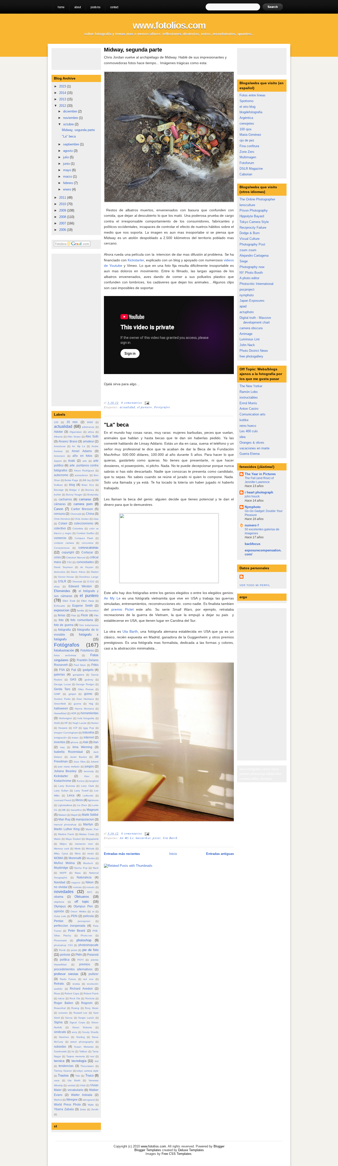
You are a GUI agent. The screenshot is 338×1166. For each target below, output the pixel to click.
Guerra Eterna (250, 454)
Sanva (68, 1017)
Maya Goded (73, 839)
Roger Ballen (63, 1002)
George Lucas (62, 684)
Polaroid (92, 954)
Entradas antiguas (220, 854)
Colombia (77, 528)
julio (66, 157)
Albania (58, 436)
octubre (69, 124)
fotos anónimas (65, 655)
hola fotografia (86, 718)
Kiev (86, 776)
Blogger (219, 1146)
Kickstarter (61, 776)
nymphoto (247, 295)
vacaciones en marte (254, 448)
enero (67, 189)
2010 (63, 204)
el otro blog (247, 106)
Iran (95, 742)
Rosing (75, 1008)
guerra (77, 703)
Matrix (57, 839)
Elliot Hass (87, 600)
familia (80, 610)
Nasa (78, 872)
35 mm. (72, 422)
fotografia (64, 629)
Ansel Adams (82, 451)
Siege (244, 261)
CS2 (69, 562)
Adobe (58, 431)
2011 (63, 197)
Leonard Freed (62, 800)
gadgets (88, 669)
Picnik (62, 950)
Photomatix (60, 940)
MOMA (58, 858)
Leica (70, 795)
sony (74, 1032)
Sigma (58, 1022)
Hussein (63, 728)
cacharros (65, 499)
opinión (59, 911)
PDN (74, 916)
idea (242, 437)
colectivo (60, 528)
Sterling (80, 1037)
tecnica (59, 1061)
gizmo (88, 693)
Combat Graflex (85, 533)
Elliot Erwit (69, 600)
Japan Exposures (252, 300)
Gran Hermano (85, 699)
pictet (74, 950)
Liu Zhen (82, 805)
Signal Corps (77, 1022)
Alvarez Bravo (67, 441)
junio (67, 163)
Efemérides (62, 591)
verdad (71, 1085)
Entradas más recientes (122, 854)
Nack (95, 868)
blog (72, 484)
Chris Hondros (62, 518)
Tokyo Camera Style (254, 222)
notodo (90, 887)
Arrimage (246, 334)
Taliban (83, 1051)
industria (88, 732)
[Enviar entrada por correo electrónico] (146, 403)
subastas (60, 1046)
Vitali (82, 1085)
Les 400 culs (249, 431)
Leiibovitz (88, 795)
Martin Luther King (67, 829)
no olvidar (61, 887)
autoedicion (81, 475)
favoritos (93, 610)
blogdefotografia (251, 112)
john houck (252, 496)
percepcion (84, 921)
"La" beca (69, 136)
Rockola (90, 998)
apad (243, 306)
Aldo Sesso (74, 436)
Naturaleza (84, 877)
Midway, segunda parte (78, 130)
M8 (64, 810)
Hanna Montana (84, 708)
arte (84, 461)
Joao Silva (79, 761)
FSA (62, 669)
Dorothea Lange (88, 576)
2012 (63, 106)
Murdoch (88, 863)
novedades (63, 892)
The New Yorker (251, 386)
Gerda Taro (62, 689)
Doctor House (66, 576)
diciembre (70, 111)
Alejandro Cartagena (254, 255)
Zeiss (83, 1109)
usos (56, 1080)
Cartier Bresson (82, 509)
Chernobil (75, 514)
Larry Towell (81, 790)
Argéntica (246, 118)
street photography (82, 1041)
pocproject (247, 289)
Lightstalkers (65, 805)
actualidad (63, 426)
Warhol (58, 1099)
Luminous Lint (250, 339)
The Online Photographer (257, 199)
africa (91, 432)
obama (58, 896)
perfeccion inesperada (69, 925)
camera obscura (251, 328)
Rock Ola (75, 998)
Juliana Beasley (65, 771)
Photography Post (252, 244)
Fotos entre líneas (253, 95)
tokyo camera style (87, 1070)
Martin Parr (92, 829)
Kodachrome (62, 780)
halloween (61, 708)
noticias (77, 887)
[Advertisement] (69, 329)
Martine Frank (66, 834)
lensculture (247, 205)
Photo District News (254, 351)
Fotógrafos (66, 645)
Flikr (96, 615)
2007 (63, 223)
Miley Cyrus (61, 853)
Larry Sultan (61, 790)
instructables (249, 397)
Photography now (252, 267)
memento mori (84, 843)
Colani (62, 523)
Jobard (94, 761)
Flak (73, 615)
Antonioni (59, 456)
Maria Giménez (250, 134)
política (65, 959)
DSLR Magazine (251, 168)
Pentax (58, 920)
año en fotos (82, 455)
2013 (63, 99)
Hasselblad (60, 713)
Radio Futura (68, 979)
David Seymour (63, 567)
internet (89, 737)
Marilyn (88, 824)
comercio (60, 538)
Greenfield (60, 703)
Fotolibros (87, 650)
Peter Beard (76, 930)
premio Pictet (122, 609)
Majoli (74, 814)
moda (90, 853)
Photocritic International (256, 284)
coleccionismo (83, 523)
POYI (80, 959)
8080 (90, 422)
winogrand (89, 1099)
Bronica (89, 489)
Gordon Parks (62, 699)
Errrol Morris (248, 403)
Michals (90, 848)
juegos (89, 766)
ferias (61, 615)
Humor (94, 723)
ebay (57, 586)
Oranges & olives (252, 442)
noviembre (71, 118)
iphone (74, 742)
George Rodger (85, 684)
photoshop (83, 940)
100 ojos (246, 129)
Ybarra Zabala (64, 1109)
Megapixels (92, 839)
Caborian (246, 174)
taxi (92, 1056)
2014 (63, 93)
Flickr (84, 615)
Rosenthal (60, 1008)
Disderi (94, 571)
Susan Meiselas (84, 1046)
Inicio (173, 854)
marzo (68, 176)
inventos (59, 742)
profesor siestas (66, 974)
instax (75, 737)
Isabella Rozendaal (68, 751)
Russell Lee (80, 1012)
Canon (58, 509)
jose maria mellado (69, 766)
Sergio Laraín (86, 1017)
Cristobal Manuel (75, 557)
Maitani (62, 814)
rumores (63, 1012)
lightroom (93, 800)
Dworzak (77, 581)
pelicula (88, 916)
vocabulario (75, 1089)
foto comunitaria (82, 620)
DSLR (62, 581)
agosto (68, 151)
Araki (71, 460)
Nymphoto (253, 507)
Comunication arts (253, 414)
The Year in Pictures (260, 474)
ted (96, 1061)
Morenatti (75, 858)
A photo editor (249, 278)
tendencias (66, 1065)
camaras (85, 499)
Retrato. (59, 983)
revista (76, 983)
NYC (89, 892)
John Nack (247, 345)
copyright (68, 552)
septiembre (71, 144)
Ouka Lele (60, 916)
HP (66, 723)
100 (56, 422)
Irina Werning (82, 747)
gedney (89, 679)
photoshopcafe (88, 945)
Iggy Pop (88, 728)
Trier (77, 1075)
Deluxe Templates (191, 1150)
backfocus (252, 544)
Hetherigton (65, 718)
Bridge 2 (74, 489)
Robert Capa (72, 993)
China (90, 513)
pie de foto (90, 950)
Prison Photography (254, 210)
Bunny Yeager (74, 494)
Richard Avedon (81, 988)
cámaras (60, 504)
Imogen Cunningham (66, 732)
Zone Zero (247, 152)
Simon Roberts (82, 1027)
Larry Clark (87, 786)
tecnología (79, 1061)
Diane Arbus (78, 571)
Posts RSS (95, 7)
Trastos (63, 1075)
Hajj (91, 703)
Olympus (60, 906)
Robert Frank (91, 993)
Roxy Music (91, 1008)
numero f (252, 525)
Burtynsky (92, 494)
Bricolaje (59, 489)
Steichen (64, 1037)
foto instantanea (88, 625)
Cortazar (87, 552)
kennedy (89, 771)
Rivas (57, 993)
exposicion (61, 610)
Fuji (73, 669)
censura (59, 513)
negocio (75, 882)
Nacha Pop (81, 868)
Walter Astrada (81, 1094)
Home (61, 7)
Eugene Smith (82, 605)
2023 (63, 86)
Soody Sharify (90, 1032)
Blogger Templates (147, 1150)
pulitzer (93, 974)
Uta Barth (74, 1080)
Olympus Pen (83, 906)
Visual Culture (250, 239)
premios (84, 964)
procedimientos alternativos (73, 969)
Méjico (63, 843)
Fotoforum (247, 163)
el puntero (89, 596)
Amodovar (60, 446)
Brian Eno (88, 485)
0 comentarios (131, 403)
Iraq (62, 747)
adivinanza (88, 427)
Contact (114, 7)
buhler (57, 494)
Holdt (57, 723)
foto (61, 620)
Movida (91, 858)
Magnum (92, 809)
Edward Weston (80, 586)
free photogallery (251, 356)
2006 (63, 230)
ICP (75, 728)
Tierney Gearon (63, 1070)
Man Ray (64, 819)
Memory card (61, 848)
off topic (81, 901)
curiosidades (85, 562)
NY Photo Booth (251, 272)
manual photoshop (65, 824)
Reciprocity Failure (253, 227)
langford (93, 781)
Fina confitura (249, 146)
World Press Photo (67, 1104)
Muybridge (61, 867)
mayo (67, 170)
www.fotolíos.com (169, 25)
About (77, 7)
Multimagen (248, 157)
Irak (85, 742)
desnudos (59, 571)
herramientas (89, 713)
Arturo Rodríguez (84, 470)
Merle (77, 848)
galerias (59, 674)
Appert (58, 461)
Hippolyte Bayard (252, 216)
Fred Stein (80, 665)
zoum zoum (248, 250)
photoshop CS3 (63, 945)
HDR (73, 713)
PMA (78, 954)
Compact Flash (84, 538)
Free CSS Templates (177, 1154)
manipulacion (85, 819)
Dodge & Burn (250, 233)
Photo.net (86, 935)
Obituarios (81, 896)
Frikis (94, 664)
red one (88, 979)
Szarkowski (60, 1051)
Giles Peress (86, 689)
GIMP (57, 694)
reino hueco (248, 426)
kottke (244, 420)
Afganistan (76, 432)
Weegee (72, 1099)
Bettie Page (71, 480)
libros (79, 800)
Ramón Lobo (249, 392)
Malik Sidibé (90, 814)
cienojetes (247, 123)
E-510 (90, 581)
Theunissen (87, 1066)
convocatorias (88, 547)
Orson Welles (78, 911)
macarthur (76, 810)
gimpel (72, 694)
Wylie (91, 1104)
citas (95, 518)
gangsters (78, 674)
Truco (89, 1075)
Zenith (94, 1109)
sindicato (60, 1031)
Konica (81, 781)
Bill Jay (87, 480)
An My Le (78, 446)
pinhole (65, 954)
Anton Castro (249, 408)
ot (93, 911)
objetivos (59, 901)
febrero (68, 183)
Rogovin (87, 1002)
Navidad (59, 882)
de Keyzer (86, 567)
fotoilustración (64, 650)
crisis (57, 557)
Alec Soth (91, 436)
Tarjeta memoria (75, 1056)
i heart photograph (259, 492)
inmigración (60, 737)
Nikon (90, 882)
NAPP (63, 872)
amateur (88, 441)
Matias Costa (87, 834)
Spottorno (246, 101)
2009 (63, 210)
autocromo (61, 475)
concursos (87, 543)
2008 (63, 217)
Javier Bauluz (78, 757)
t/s (73, 1051)
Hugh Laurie (79, 723)
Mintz (78, 853)
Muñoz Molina (64, 863)
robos (61, 998)
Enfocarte (59, 605)
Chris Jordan (81, 518)
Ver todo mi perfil (255, 585)
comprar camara (64, 543)
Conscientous (62, 547)
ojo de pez (247, 140)
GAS (73, 679)
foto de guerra (63, 624)
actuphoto (247, 312)
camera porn (83, 504)
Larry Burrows (66, 786)
